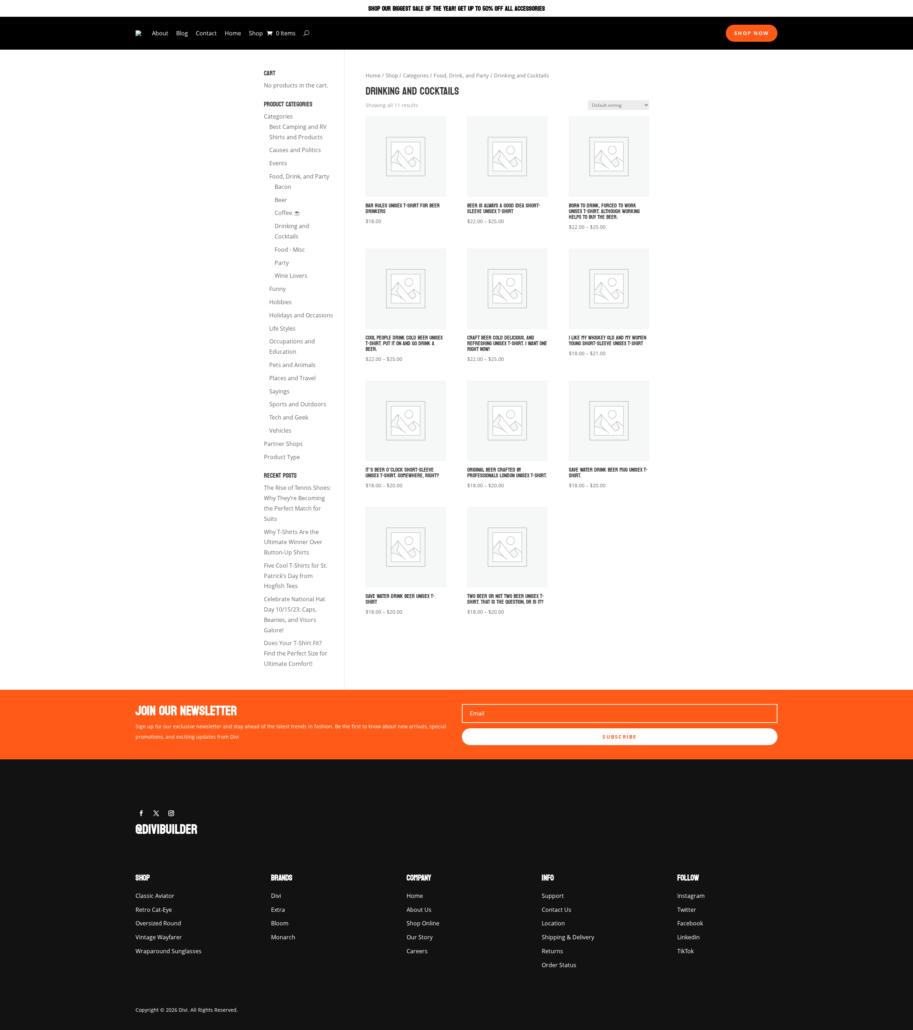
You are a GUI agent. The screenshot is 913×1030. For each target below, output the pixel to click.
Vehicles (280, 430)
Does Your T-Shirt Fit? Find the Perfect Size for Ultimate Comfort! (295, 653)
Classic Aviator (155, 896)
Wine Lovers (291, 276)
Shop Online (423, 923)
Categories (416, 75)
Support (553, 896)
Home (233, 33)
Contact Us (556, 910)
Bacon (283, 187)
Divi (276, 896)
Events (278, 163)
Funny (277, 289)
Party (282, 263)
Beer (281, 200)
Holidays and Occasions (301, 315)
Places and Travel (292, 378)
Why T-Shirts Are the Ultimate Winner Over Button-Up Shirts (293, 542)
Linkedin (688, 937)
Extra (278, 910)
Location (553, 923)
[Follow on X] (156, 813)
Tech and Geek (288, 417)
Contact (206, 33)
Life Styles (282, 328)
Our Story (420, 937)
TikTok (685, 951)
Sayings (279, 391)
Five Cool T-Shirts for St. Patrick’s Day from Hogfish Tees (295, 576)
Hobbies (280, 302)
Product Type (282, 457)
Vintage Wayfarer (159, 937)
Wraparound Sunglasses (169, 951)
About (160, 33)
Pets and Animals (292, 365)
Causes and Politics (295, 150)
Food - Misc (290, 249)
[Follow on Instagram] (171, 813)
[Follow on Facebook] (141, 813)
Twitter (686, 910)
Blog (182, 33)
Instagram (691, 896)
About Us (419, 910)
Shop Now (751, 33)
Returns (552, 951)
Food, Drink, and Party (461, 75)
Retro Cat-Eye (154, 910)
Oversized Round (158, 923)
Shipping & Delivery (568, 937)
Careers (417, 951)
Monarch (283, 937)
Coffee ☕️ (288, 213)
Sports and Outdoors (297, 404)
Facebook (690, 923)
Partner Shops (283, 444)
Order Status (559, 965)
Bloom (280, 923)
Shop (256, 33)
